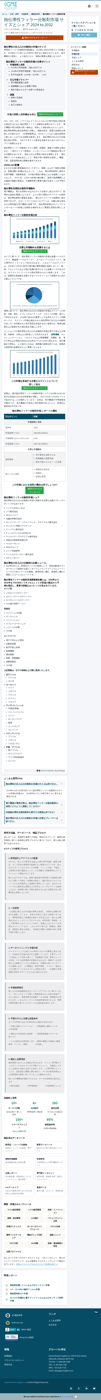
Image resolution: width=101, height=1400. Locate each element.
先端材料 (25, 14)
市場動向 (76, 50)
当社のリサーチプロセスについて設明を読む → (37, 1264)
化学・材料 (14, 14)
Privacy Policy (66, 1396)
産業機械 (55, 334)
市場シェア (77, 57)
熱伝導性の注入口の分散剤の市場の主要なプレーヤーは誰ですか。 (32, 820)
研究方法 (76, 64)
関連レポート (78, 68)
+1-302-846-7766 (60, 1364)
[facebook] (86, 1388)
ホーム (4, 14)
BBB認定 (34, 1108)
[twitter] (78, 1388)
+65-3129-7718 (60, 1367)
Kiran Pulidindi (47, 770)
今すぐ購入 (86, 35)
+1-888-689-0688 (63, 1361)
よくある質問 (78, 61)
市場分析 (76, 54)
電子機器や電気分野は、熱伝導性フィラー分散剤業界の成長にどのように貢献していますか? (32, 805)
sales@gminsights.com (63, 1370)
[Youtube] (94, 1388)
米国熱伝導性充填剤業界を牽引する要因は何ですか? (30, 812)
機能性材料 (35, 14)
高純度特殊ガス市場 (19, 1293)
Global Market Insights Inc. (15, 1382)
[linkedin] (70, 1388)
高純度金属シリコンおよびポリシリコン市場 (29, 1285)
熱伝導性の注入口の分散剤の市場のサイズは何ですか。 (32, 783)
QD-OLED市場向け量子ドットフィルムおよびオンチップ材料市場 (36, 1299)
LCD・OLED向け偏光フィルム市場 (25, 1289)
